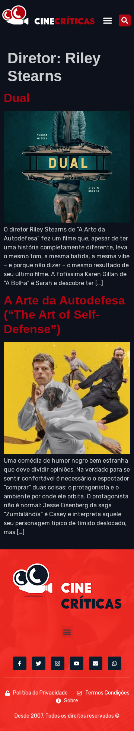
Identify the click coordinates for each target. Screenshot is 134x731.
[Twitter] (38, 663)
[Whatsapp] (114, 663)
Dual (17, 98)
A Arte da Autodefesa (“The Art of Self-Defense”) (64, 315)
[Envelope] (95, 663)
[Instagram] (57, 663)
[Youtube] (76, 663)
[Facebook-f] (19, 663)
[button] (107, 20)
